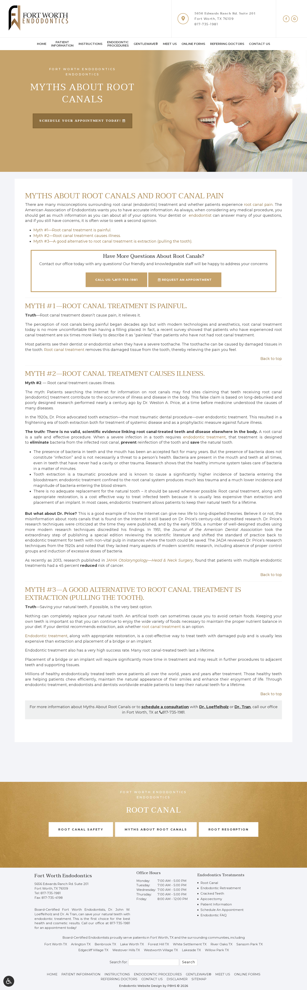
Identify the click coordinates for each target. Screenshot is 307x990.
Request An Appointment (186, 280)
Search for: (119, 962)
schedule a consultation (165, 707)
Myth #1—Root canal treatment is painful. (72, 230)
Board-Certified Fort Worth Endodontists (69, 910)
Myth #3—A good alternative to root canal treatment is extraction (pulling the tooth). (112, 241)
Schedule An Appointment (222, 910)
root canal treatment (161, 626)
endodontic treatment (204, 437)
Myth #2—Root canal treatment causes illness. (77, 235)
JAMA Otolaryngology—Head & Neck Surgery (149, 560)
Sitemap (199, 979)
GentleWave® (146, 44)
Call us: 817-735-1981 (116, 280)
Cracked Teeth (212, 893)
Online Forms (193, 44)
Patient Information (216, 904)
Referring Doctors (227, 44)
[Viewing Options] (8, 981)
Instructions (90, 44)
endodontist (200, 215)
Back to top (271, 358)
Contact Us (259, 44)
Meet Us (170, 44)
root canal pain (258, 204)
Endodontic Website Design (140, 986)
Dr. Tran (243, 707)
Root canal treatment (64, 349)
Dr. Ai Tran (68, 914)
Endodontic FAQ (213, 915)
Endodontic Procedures (158, 974)
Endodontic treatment (46, 636)
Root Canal (209, 883)
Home (41, 44)
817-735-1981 (206, 24)
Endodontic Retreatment (220, 888)
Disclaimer (177, 979)
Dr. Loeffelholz (214, 707)
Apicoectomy (211, 899)
